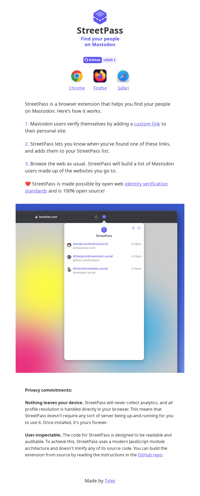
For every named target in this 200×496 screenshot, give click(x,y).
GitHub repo (150, 455)
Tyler (110, 480)
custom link (147, 124)
